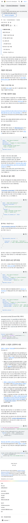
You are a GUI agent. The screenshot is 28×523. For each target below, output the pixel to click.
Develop (22, 5)
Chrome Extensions (12, 5)
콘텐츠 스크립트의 (8, 382)
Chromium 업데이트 (5, 493)
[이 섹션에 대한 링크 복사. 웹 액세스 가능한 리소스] (15, 224)
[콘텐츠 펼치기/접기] (11, 30)
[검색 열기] (19, 1)
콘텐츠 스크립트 (4, 348)
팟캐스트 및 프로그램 (5, 499)
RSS (2, 511)
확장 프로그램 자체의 (6, 442)
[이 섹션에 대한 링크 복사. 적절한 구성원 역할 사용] (15, 85)
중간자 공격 (20, 101)
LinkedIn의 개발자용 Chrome (7, 509)
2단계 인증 (6, 79)
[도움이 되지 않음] (10, 22)
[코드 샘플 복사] (26, 137)
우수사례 (2, 495)
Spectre (9, 366)
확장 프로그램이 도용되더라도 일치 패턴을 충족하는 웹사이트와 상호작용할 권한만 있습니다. (13, 165)
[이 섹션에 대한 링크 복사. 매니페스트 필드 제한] (16, 176)
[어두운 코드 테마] (24, 137)
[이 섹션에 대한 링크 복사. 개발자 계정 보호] (13, 70)
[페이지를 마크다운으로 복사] (15, 25)
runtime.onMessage (15, 442)
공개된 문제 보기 (4, 487)
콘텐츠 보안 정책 (11, 266)
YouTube (2, 507)
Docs (2, 5)
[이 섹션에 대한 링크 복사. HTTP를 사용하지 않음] (17, 94)
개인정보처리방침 (7, 516)
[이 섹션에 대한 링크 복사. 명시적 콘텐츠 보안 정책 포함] (21, 260)
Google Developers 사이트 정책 (7, 475)
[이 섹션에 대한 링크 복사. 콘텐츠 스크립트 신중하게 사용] (22, 345)
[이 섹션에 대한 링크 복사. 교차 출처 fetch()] (11, 125)
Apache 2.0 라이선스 (5, 473)
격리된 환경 (12, 348)
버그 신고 (3, 485)
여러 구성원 (8, 88)
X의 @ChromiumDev (5, 505)
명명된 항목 (11, 357)
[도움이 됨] (9, 22)
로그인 (25, 1)
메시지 (13, 382)
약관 (2, 516)
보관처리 (2, 497)
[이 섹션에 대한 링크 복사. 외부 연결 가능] (10, 187)
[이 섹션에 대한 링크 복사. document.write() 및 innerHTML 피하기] (25, 316)
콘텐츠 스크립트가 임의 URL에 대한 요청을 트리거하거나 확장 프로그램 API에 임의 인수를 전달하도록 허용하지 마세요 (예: (15, 397)
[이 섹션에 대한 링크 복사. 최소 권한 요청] (11, 107)
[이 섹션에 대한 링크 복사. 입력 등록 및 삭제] (13, 406)
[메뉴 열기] (2, 1)
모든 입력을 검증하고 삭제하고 (19, 383)
